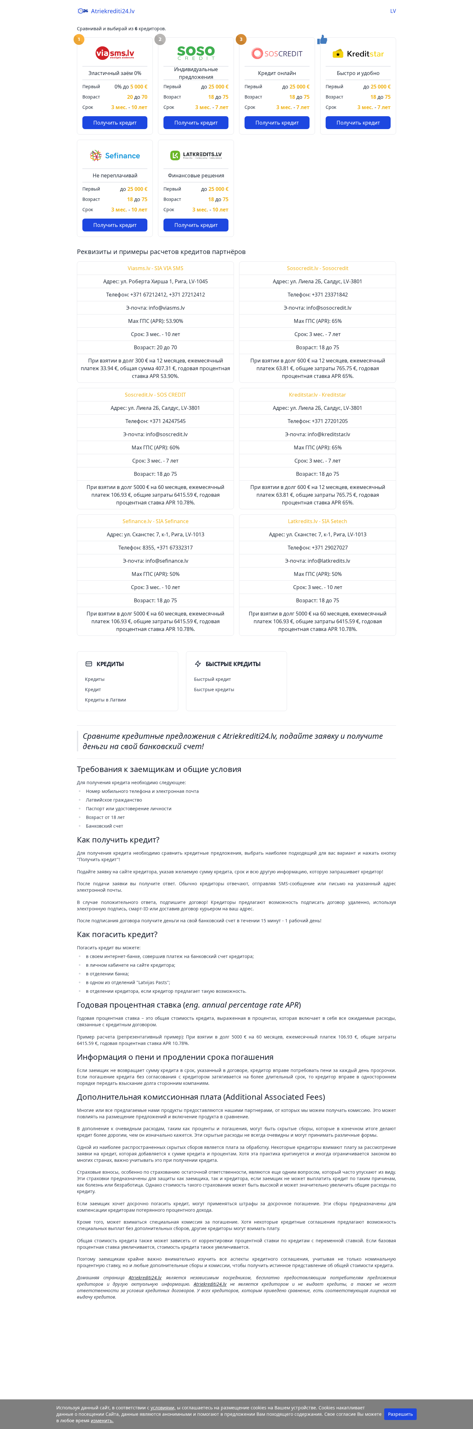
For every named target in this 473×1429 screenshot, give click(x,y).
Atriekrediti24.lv (112, 11)
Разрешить (400, 1414)
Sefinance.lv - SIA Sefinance (156, 521)
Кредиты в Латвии (105, 700)
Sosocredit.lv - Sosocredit (317, 268)
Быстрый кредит (212, 679)
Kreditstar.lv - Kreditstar (317, 394)
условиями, (163, 1408)
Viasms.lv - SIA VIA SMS (155, 268)
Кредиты (95, 679)
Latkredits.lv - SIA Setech (317, 521)
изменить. (102, 1420)
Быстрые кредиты (214, 689)
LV (393, 10)
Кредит (93, 689)
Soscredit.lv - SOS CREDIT (155, 394)
